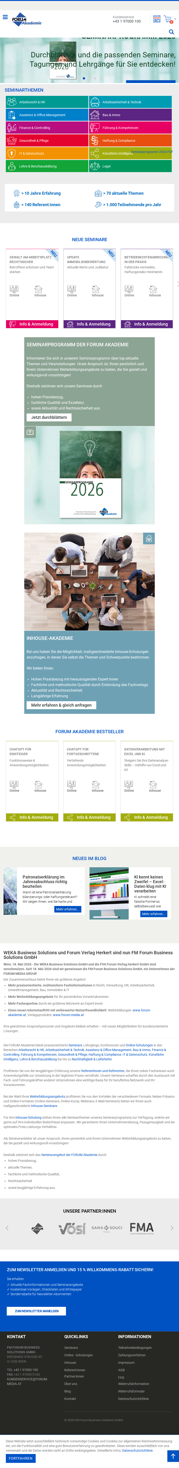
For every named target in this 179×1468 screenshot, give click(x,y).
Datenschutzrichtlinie (133, 1399)
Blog (67, 1391)
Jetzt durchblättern (49, 417)
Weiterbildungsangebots (47, 1096)
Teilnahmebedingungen (135, 1348)
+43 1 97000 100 (26, 1370)
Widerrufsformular (131, 1391)
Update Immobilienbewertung (29, 259)
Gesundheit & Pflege (72, 1054)
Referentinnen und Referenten (102, 1071)
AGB (121, 1370)
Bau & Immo (142, 1050)
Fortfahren (21, 1458)
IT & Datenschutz (135, 1054)
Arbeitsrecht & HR (31, 1050)
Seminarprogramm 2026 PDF (152, 152)
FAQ (121, 1377)
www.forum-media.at (68, 1015)
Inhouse (70, 1362)
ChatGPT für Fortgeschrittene (83, 751)
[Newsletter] (156, 18)
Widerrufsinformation (133, 1384)
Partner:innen (74, 1376)
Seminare (75, 1045)
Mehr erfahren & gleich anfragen (61, 705)
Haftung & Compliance (105, 1054)
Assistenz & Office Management (108, 1050)
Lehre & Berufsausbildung (38, 1059)
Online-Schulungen (139, 1045)
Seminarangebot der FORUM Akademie (69, 1155)
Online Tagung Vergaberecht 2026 (141, 259)
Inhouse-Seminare (44, 1106)
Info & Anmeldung (36, 324)
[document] (90, 1451)
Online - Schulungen (78, 1355)
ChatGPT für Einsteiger (20, 751)
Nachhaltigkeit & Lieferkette (92, 1059)
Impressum (126, 1362)
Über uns (70, 1384)
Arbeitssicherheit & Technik (64, 1050)
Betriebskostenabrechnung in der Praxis (90, 259)
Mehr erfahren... (67, 909)
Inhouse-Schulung (28, 1117)
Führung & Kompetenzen (39, 1054)
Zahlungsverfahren (132, 1355)
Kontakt (70, 1399)
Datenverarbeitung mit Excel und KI (144, 751)
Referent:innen (74, 1370)
